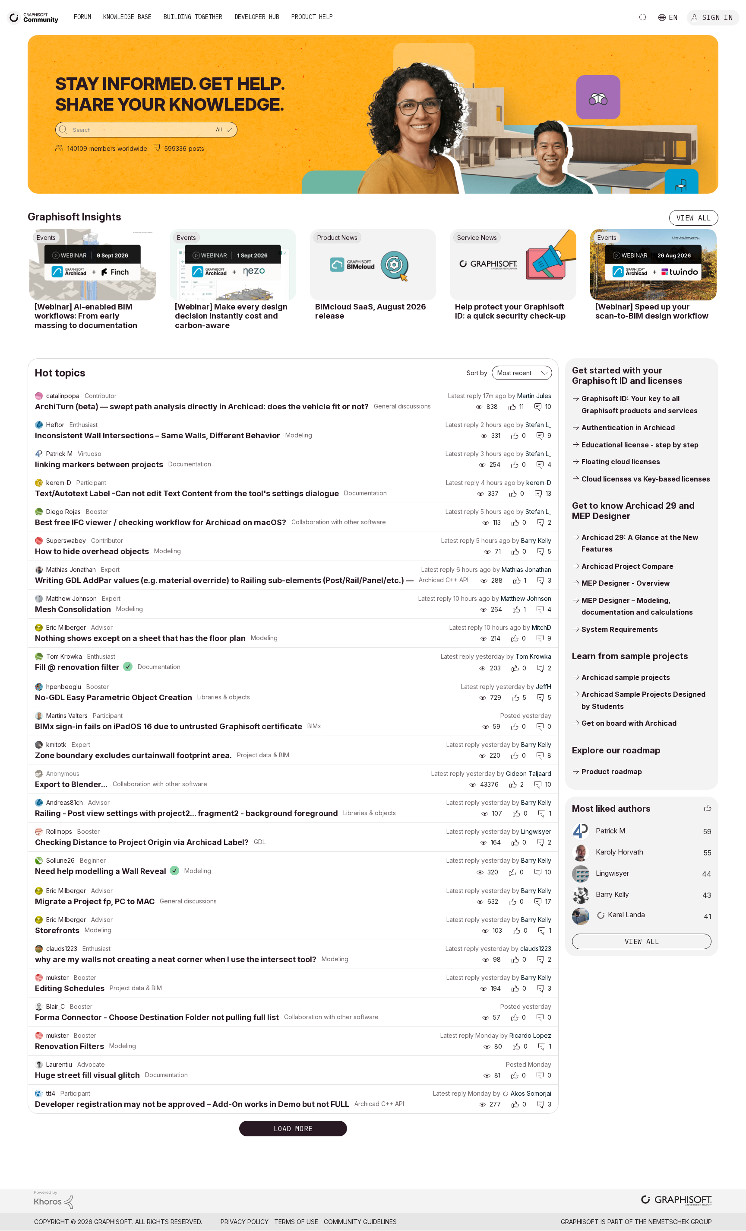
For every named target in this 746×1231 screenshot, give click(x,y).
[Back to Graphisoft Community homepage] (35, 16)
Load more (293, 1128)
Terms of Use (296, 1221)
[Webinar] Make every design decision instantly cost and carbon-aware (231, 316)
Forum (82, 17)
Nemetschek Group (680, 1221)
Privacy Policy (245, 1221)
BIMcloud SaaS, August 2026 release (370, 311)
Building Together (193, 17)
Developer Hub (256, 17)
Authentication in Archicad (628, 427)
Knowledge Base (127, 17)
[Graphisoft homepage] (676, 1201)
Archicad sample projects (626, 677)
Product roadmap (612, 771)
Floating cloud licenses (621, 461)
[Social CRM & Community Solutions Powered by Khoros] (53, 1199)
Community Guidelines (360, 1221)
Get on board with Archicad (629, 723)
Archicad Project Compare (627, 566)
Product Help (312, 17)
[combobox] (146, 129)
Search (643, 17)
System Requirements (620, 629)
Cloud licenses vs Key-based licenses (646, 479)
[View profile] (39, 396)
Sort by (477, 372)
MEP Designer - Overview (626, 583)
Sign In (717, 17)
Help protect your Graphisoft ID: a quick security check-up (510, 311)
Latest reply (464, 395)
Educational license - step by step (640, 444)
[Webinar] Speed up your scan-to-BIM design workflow (651, 311)
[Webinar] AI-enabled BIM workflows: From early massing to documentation (86, 316)
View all (693, 218)
